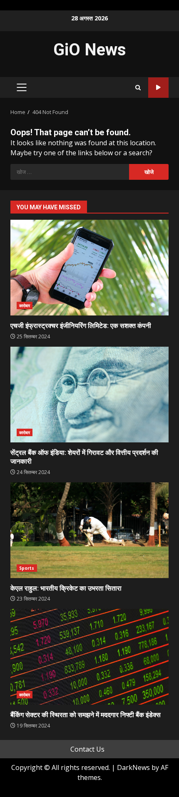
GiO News (89, 50)
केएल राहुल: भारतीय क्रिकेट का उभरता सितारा (89, 530)
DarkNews (133, 767)
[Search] (138, 87)
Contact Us (87, 749)
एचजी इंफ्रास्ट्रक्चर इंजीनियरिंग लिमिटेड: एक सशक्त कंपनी (89, 267)
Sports (27, 568)
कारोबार (24, 305)
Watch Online (158, 87)
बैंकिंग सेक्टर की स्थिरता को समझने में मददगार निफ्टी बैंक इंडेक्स (89, 657)
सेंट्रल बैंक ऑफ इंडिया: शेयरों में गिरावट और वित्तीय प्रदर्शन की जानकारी (89, 394)
